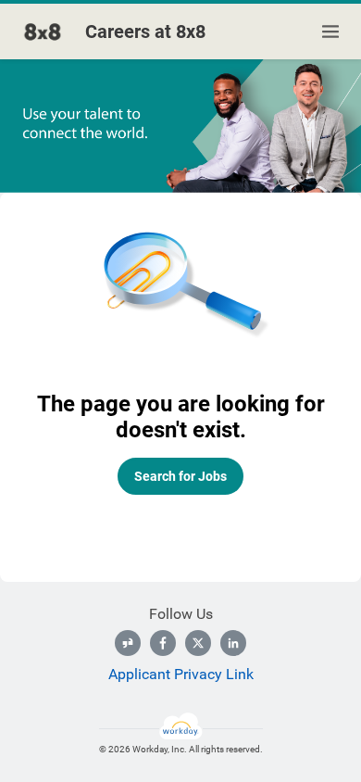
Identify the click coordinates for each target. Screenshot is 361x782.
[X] (198, 643)
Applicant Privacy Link (181, 674)
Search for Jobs (180, 476)
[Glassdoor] (128, 643)
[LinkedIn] (233, 643)
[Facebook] (163, 643)
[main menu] (330, 31)
